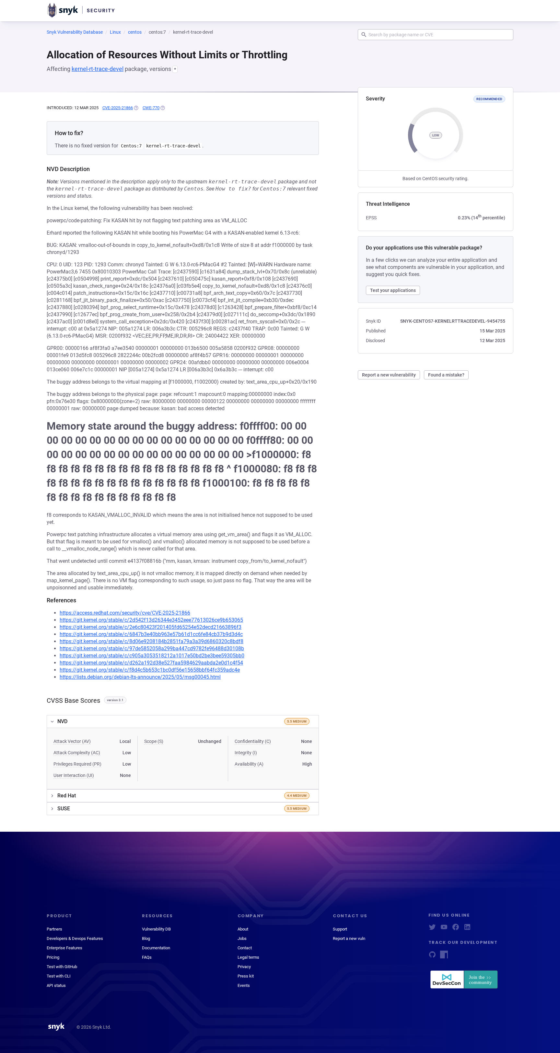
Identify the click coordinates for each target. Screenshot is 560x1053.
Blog (146, 938)
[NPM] (444, 957)
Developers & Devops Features (75, 938)
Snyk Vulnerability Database (75, 32)
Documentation (156, 947)
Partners (54, 929)
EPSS (371, 217)
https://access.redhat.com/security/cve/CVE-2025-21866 (125, 613)
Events (244, 985)
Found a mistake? (446, 374)
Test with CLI (59, 976)
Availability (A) (249, 764)
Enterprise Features (64, 947)
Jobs (242, 938)
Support (340, 929)
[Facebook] (456, 929)
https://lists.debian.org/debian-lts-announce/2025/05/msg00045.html (140, 677)
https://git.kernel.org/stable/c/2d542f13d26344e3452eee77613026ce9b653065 (151, 620)
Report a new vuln (349, 938)
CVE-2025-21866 (117, 107)
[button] (183, 721)
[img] (136, 107)
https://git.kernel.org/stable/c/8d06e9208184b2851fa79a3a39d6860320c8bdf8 (151, 641)
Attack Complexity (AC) (76, 752)
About (243, 929)
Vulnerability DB (156, 929)
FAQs (147, 957)
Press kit (246, 976)
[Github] (432, 957)
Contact (245, 947)
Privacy (244, 966)
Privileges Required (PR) (77, 764)
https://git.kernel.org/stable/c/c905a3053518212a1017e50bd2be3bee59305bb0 (152, 656)
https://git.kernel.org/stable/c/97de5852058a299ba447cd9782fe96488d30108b (152, 648)
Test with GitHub (62, 966)
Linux (115, 32)
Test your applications (393, 290)
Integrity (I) (246, 752)
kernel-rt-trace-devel (97, 68)
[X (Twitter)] (432, 929)
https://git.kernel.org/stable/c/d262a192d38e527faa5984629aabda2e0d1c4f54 (151, 663)
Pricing (53, 957)
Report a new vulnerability (389, 374)
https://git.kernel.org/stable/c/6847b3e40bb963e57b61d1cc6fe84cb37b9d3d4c (151, 634)
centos (135, 32)
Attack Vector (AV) (72, 741)
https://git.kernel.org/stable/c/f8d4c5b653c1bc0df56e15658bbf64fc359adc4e (150, 670)
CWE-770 (151, 107)
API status (56, 985)
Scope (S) (153, 741)
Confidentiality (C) (253, 741)
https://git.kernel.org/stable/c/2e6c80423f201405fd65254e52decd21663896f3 (150, 627)
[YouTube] (444, 929)
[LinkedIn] (467, 929)
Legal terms (248, 957)
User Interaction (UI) (73, 775)
